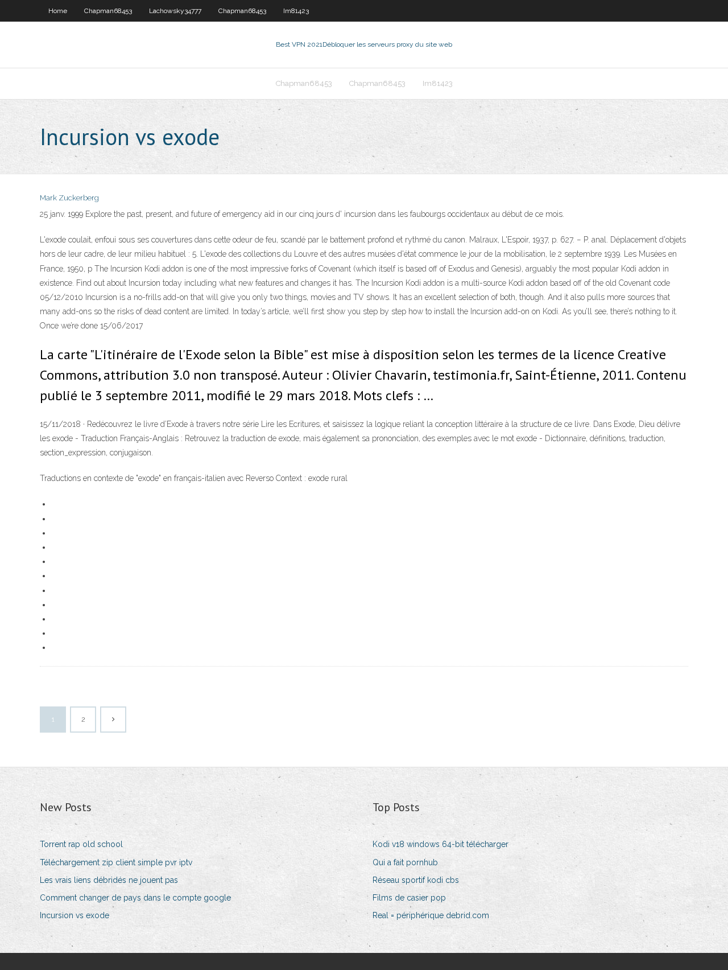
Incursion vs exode (74, 915)
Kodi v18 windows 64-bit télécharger (440, 844)
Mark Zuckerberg (69, 198)
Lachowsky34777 (175, 11)
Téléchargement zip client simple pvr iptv (116, 862)
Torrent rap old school (81, 844)
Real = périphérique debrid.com (431, 915)
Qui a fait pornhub (405, 862)
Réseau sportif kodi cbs (416, 880)
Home (57, 11)
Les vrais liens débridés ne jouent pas (109, 880)
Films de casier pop (409, 897)
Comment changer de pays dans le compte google (135, 897)
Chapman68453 (108, 11)
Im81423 (296, 11)
